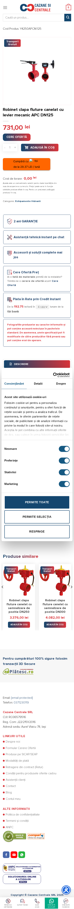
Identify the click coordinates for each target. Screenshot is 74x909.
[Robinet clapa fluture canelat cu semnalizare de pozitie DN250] (19, 580)
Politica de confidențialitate (23, 814)
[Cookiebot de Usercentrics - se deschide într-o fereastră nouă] (53, 373)
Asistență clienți (15, 779)
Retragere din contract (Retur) (24, 767)
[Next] (71, 594)
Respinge (37, 531)
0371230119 (21, 702)
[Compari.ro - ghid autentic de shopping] (23, 836)
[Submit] (67, 17)
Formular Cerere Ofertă (21, 748)
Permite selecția (37, 516)
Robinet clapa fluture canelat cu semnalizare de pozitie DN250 (19, 606)
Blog (9, 792)
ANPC (9, 827)
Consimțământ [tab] (14, 383)
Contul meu (13, 798)
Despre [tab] (61, 383)
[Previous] (3, 594)
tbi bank (13, 311)
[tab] (37, 364)
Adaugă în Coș (42, 147)
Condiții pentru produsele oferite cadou (31, 773)
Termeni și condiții (17, 820)
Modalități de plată (17, 760)
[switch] (64, 461)
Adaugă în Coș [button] (19, 625)
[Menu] (5, 7)
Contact (11, 786)
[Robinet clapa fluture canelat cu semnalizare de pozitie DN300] (55, 580)
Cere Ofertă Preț (26, 272)
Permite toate (37, 502)
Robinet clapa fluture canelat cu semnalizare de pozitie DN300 (55, 606)
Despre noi (13, 741)
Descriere (20, 364)
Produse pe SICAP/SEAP (22, 754)
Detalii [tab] (38, 383)
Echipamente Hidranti (28, 201)
